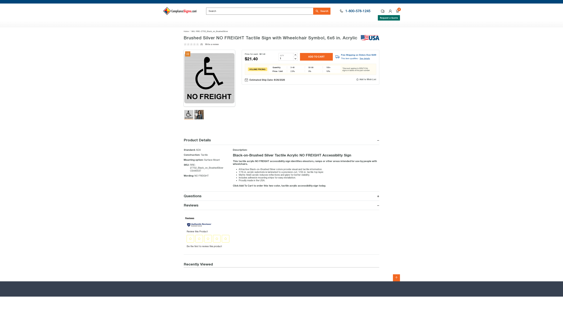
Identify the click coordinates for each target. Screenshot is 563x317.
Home (186, 31)
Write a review (212, 44)
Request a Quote (389, 18)
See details (365, 58)
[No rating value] (192, 44)
